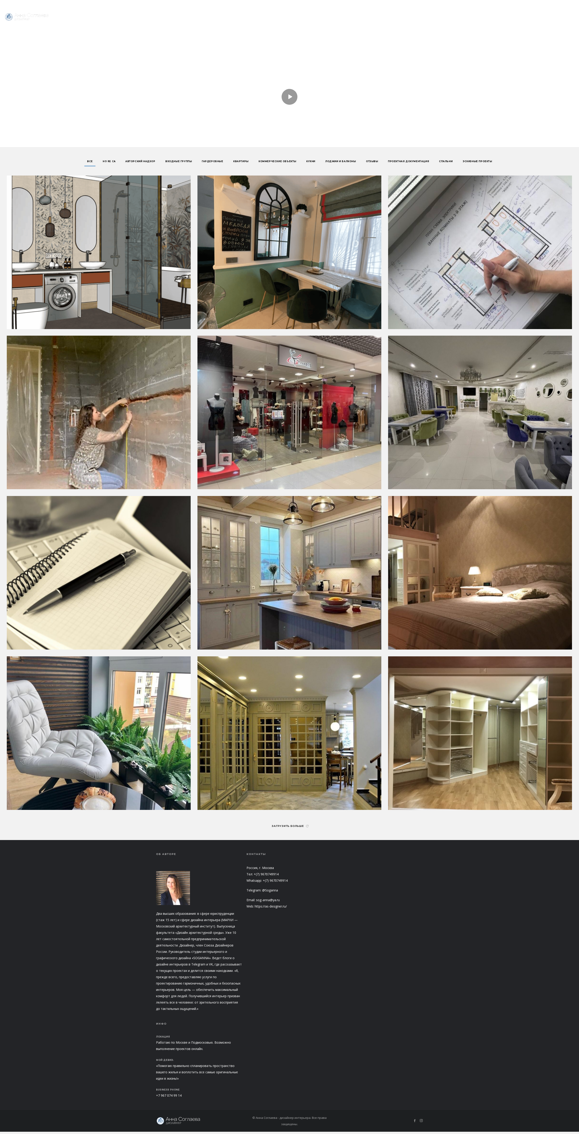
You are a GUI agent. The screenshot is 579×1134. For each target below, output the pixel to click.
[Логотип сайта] (27, 17)
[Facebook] (566, 4)
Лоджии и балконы (340, 161)
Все (90, 161)
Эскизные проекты (477, 161)
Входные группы (178, 161)
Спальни (446, 161)
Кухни (310, 161)
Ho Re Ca (109, 161)
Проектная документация (408, 161)
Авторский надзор (140, 161)
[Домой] (199, 1121)
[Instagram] (573, 4)
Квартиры (241, 161)
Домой (277, 67)
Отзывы (372, 161)
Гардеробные (212, 161)
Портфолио (543, 4)
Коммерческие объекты (277, 161)
